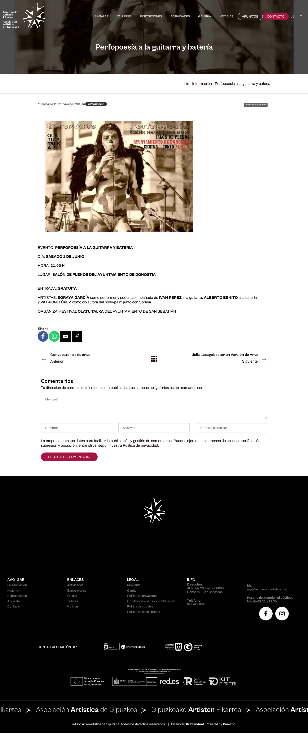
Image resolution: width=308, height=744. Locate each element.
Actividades (75, 585)
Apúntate (13, 601)
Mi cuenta (133, 585)
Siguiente (225, 358)
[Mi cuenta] (292, 16)
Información (202, 84)
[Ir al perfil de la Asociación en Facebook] (266, 614)
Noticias (73, 606)
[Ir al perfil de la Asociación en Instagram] (282, 614)
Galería (72, 595)
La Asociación (17, 585)
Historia (12, 590)
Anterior (70, 358)
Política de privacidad (140, 445)
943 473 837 (195, 604)
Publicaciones (17, 595)
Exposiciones (76, 590)
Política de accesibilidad (143, 612)
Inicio (184, 84)
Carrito (132, 590)
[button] (65, 336)
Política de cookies (140, 606)
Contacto (13, 606)
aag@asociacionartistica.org (266, 589)
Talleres (72, 601)
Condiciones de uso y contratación (151, 601)
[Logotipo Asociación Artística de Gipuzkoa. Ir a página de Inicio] (24, 16)
